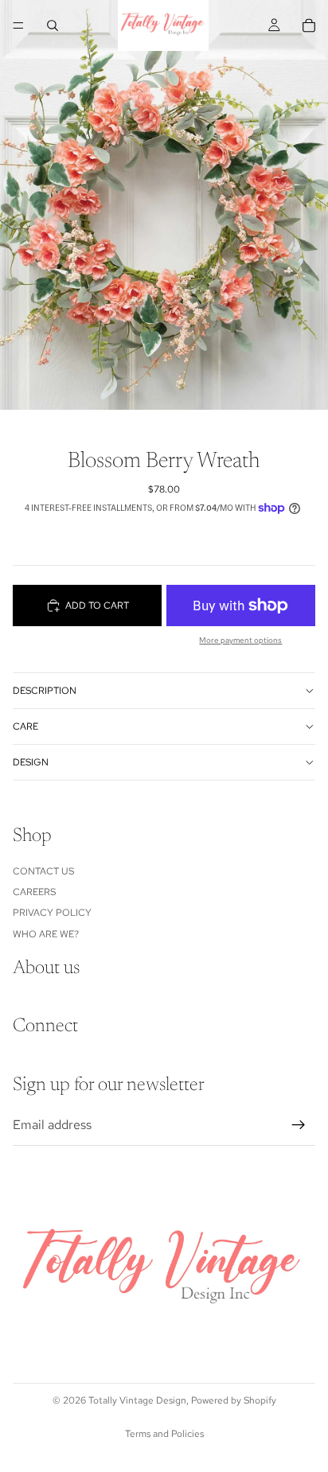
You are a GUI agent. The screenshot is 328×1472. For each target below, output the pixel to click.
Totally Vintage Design (137, 1400)
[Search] (52, 25)
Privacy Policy (52, 912)
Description (44, 690)
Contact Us (43, 870)
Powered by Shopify (233, 1400)
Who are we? (46, 933)
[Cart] (308, 25)
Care (25, 726)
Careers (34, 892)
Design (31, 762)
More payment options (240, 640)
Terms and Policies (164, 1433)
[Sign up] (298, 1125)
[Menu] (18, 25)
